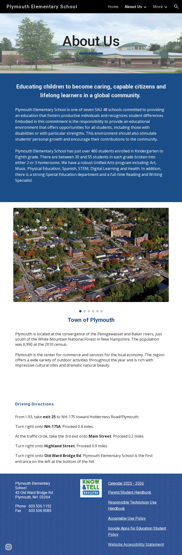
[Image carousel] (90, 260)
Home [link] (113, 6)
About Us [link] (133, 6)
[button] (176, 6)
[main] (91, 43)
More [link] (158, 6)
